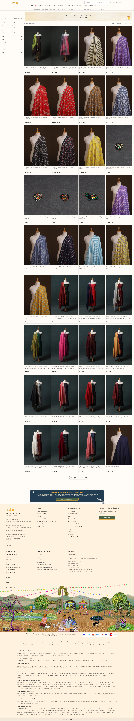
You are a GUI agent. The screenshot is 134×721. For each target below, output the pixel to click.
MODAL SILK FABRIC (100, 675)
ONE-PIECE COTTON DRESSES (58, 714)
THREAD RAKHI (89, 653)
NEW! (33, 5)
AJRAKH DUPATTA (99, 701)
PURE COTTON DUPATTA (69, 701)
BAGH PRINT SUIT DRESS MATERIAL (73, 683)
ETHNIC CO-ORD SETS (90, 708)
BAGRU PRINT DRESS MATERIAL (96, 683)
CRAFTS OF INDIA (98, 9)
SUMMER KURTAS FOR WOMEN (79, 660)
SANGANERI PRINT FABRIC (68, 675)
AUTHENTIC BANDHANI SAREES (57, 694)
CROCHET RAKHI (50, 653)
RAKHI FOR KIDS (108, 653)
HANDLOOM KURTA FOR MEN (104, 710)
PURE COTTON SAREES (75, 694)
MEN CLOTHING (77, 5)
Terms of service (61, 634)
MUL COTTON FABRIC (80, 673)
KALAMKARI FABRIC (52, 675)
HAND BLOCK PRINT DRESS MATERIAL (96, 684)
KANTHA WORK (22, 668)
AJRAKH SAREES (40, 694)
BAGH (36, 668)
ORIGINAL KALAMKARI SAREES (94, 694)
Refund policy (40, 634)
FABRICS (40, 5)
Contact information (50, 635)
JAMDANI (60, 666)
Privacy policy (50, 634)
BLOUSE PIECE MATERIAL (77, 714)
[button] (120, 2)
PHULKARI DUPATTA (54, 701)
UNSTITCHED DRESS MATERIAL (27, 683)
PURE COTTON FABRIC (65, 673)
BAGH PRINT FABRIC (50, 673)
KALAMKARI (20, 666)
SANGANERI (52, 666)
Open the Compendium (67, 499)
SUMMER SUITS (62, 660)
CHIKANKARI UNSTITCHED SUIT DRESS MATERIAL (32, 686)
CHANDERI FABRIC (94, 673)
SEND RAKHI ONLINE (37, 653)
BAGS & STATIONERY (68, 9)
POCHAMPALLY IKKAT (49, 668)
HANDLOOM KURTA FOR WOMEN (71, 708)
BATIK (103, 666)
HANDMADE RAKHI (23, 653)
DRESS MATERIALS (51, 5)
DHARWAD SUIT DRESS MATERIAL (52, 684)
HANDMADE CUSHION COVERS (61, 710)
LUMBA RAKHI (21, 655)
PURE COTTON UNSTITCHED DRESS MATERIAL (47, 688)
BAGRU (30, 668)
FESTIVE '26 (87, 9)
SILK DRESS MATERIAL (92, 686)
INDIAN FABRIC (22, 673)
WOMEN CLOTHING (64, 5)
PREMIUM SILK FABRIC (85, 675)
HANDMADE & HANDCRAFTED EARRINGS (59, 712)
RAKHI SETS (98, 653)
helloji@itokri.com (88, 571)
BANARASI (61, 668)
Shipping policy (72, 634)
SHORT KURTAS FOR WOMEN (99, 660)
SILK (40, 668)
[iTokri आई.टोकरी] (14, 2)
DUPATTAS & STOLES (96, 5)
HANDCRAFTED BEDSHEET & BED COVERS (36, 710)
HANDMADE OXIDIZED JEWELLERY (84, 712)
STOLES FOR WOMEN (39, 701)
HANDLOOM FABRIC (29, 675)
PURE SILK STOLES (32, 703)
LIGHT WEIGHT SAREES (49, 660)
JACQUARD (43, 666)
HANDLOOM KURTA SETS (51, 708)
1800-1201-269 (72, 562)
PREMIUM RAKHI (62, 653)
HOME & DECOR (36, 9)
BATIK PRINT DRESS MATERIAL (73, 684)
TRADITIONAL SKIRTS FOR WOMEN (36, 714)
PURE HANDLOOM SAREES (25, 694)
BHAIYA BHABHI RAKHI (34, 655)
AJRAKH (28, 666)
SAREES (85, 5)
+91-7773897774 (73, 565)
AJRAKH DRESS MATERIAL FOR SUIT (49, 683)
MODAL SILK (96, 666)
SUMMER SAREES (35, 660)
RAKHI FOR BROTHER (63, 655)
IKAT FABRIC (41, 675)
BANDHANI (35, 666)
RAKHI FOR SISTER (49, 655)
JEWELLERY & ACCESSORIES (51, 9)
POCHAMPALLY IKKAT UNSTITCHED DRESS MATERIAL (66, 686)
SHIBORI (108, 666)
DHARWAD (68, 666)
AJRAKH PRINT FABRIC (35, 673)
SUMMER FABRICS (23, 660)
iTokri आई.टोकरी (30, 634)
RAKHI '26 (79, 9)
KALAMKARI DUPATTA (85, 701)
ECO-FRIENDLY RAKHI (76, 653)
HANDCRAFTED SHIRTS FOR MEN (83, 710)
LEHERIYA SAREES (33, 695)
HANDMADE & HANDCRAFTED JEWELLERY (31, 712)
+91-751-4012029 (73, 569)
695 (82, 477)
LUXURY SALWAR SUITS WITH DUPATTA (29, 708)
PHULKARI (76, 666)
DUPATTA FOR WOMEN (24, 701)
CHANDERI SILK (85, 666)
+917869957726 (81, 558)
